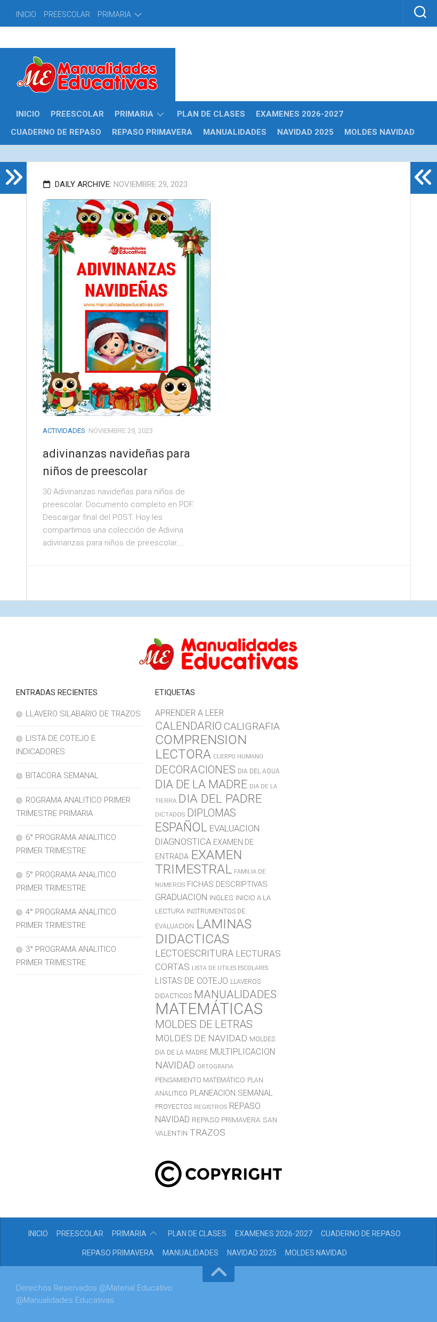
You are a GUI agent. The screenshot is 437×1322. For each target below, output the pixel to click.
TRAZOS (207, 1132)
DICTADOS (170, 814)
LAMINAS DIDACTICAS (203, 931)
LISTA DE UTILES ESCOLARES (230, 968)
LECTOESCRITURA (194, 953)
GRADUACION (181, 897)
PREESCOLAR (67, 14)
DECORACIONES (195, 769)
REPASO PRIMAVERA (152, 132)
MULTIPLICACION (242, 1052)
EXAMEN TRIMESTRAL (198, 862)
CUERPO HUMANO (238, 756)
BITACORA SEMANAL (62, 775)
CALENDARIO (188, 726)
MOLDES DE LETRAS (204, 1024)
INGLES (221, 897)
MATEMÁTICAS (209, 1009)
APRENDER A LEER (189, 713)
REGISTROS (210, 1107)
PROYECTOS (173, 1107)
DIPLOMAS (211, 813)
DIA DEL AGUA (259, 771)
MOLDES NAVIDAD (379, 132)
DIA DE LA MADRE (201, 784)
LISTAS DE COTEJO (191, 981)
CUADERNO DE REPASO (56, 132)
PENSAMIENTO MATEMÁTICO (200, 1080)
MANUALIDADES (234, 132)
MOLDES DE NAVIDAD (201, 1038)
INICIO (26, 14)
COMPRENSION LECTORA (201, 747)
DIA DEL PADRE (220, 798)
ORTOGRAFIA (215, 1066)
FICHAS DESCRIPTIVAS (227, 884)
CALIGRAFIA (252, 726)
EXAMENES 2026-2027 (299, 114)
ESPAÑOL (181, 827)
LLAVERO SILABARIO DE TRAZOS (83, 714)
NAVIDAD (175, 1065)
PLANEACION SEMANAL (231, 1093)
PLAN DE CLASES (211, 114)
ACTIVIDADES (64, 431)
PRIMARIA (114, 14)
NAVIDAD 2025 (305, 132)
